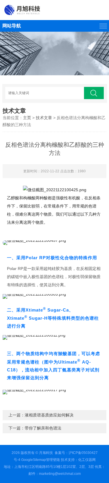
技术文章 (44, 117)
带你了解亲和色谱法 (43, 428)
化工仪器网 (87, 460)
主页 (27, 117)
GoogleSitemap (33, 460)
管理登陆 (53, 460)
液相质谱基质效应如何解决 (49, 415)
